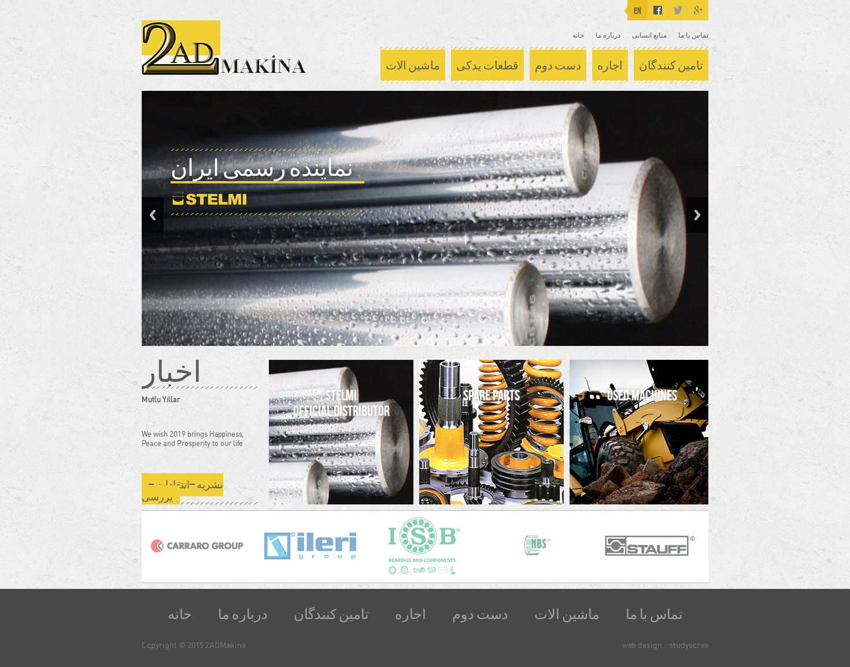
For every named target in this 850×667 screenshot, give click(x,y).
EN (637, 11)
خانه (578, 35)
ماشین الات (413, 65)
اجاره (610, 65)
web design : (644, 645)
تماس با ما (693, 35)
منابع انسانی (649, 35)
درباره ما (608, 35)
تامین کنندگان (671, 65)
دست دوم (558, 65)
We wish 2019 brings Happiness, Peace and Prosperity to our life (192, 438)
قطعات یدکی (487, 65)
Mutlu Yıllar (161, 399)
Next (697, 215)
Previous (153, 215)
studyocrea (688, 645)
